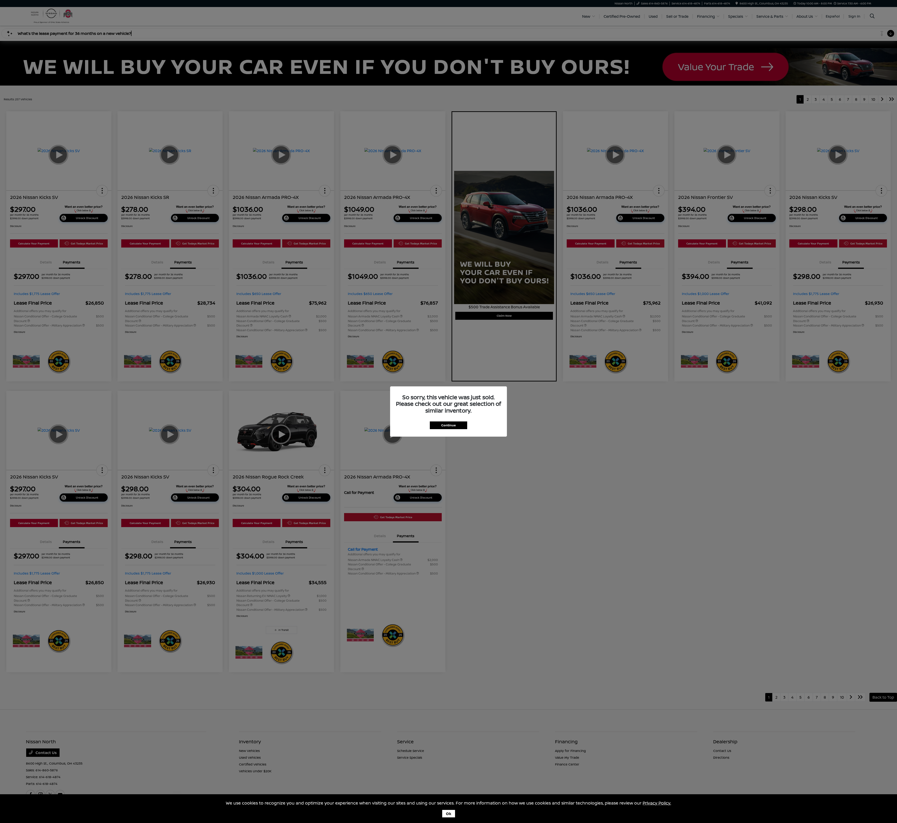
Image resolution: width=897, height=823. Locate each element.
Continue (448, 425)
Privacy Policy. (657, 803)
